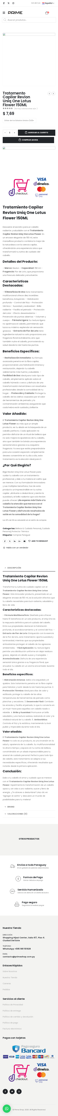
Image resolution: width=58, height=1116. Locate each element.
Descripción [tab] (14, 567)
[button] (7, 1109)
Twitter (10, 541)
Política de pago (10, 1022)
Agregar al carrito (38, 132)
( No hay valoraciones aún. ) (25, 108)
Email (24, 541)
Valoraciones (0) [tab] (17, 813)
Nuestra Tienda (10, 977)
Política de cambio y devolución (18, 1016)
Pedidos (6, 989)
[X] (8, 3)
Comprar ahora (30, 140)
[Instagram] (13, 3)
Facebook (5, 541)
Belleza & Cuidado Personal (28, 528)
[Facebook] (4, 3)
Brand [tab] (10, 806)
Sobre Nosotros (10, 971)
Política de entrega (12, 1010)
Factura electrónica (12, 1028)
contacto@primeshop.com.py (19, 956)
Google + (19, 541)
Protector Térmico (20, 531)
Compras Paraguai (21, 535)
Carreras (7, 983)
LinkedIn (15, 541)
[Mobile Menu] (4, 12)
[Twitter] (12, 1091)
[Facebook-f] (5, 1091)
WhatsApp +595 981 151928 (17, 948)
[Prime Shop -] (15, 12)
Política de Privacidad (13, 1004)
